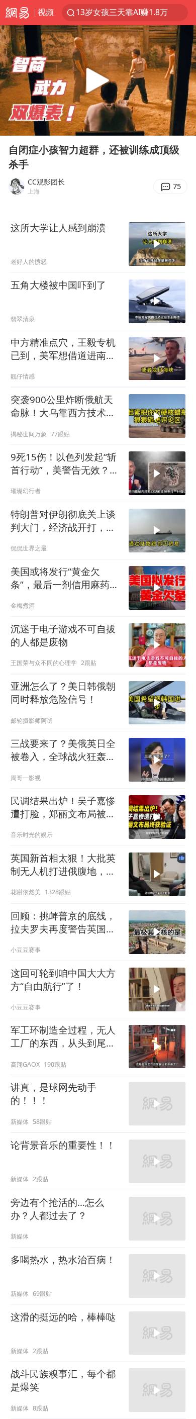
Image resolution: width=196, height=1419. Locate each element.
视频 (46, 12)
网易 (17, 12)
